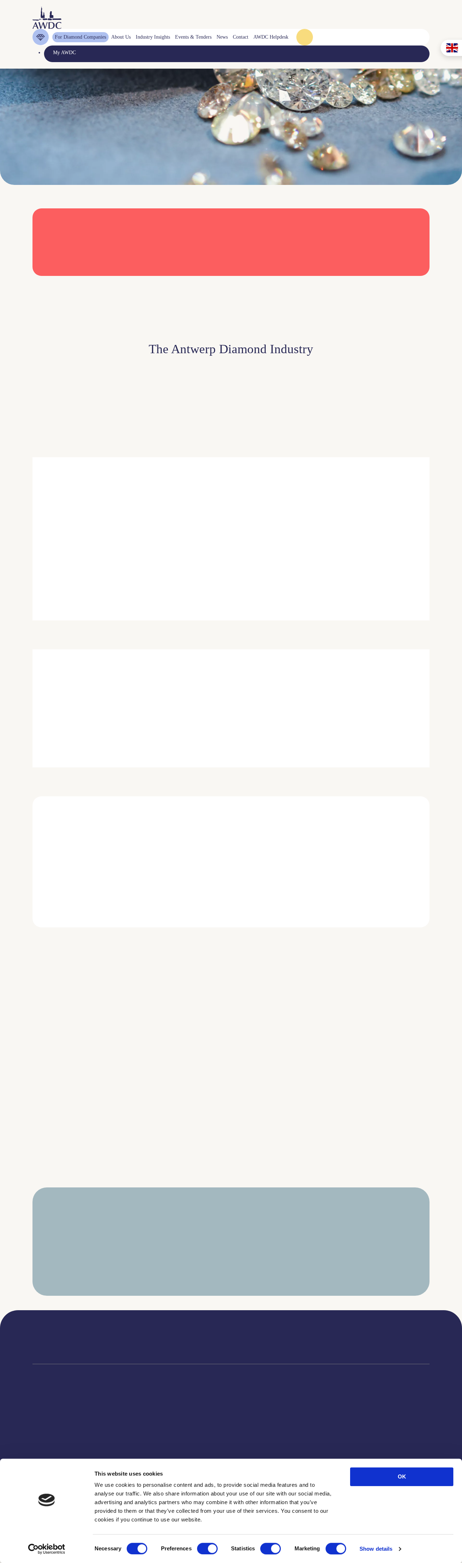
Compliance (44, 1433)
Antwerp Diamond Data (202, 1433)
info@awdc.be (289, 1342)
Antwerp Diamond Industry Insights (390, 577)
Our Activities (131, 1442)
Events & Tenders (271, 1433)
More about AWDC (310, 577)
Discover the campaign (43, 724)
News (258, 1442)
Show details (375, 1549)
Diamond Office (49, 1442)
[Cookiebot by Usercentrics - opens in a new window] (46, 1548)
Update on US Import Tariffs (356, 286)
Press (258, 1451)
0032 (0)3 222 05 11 (296, 1335)
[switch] (207, 1548)
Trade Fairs (44, 1451)
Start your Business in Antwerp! (363, 937)
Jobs (121, 1451)
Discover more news (231, 1187)
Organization (130, 1433)
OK (402, 1476)
